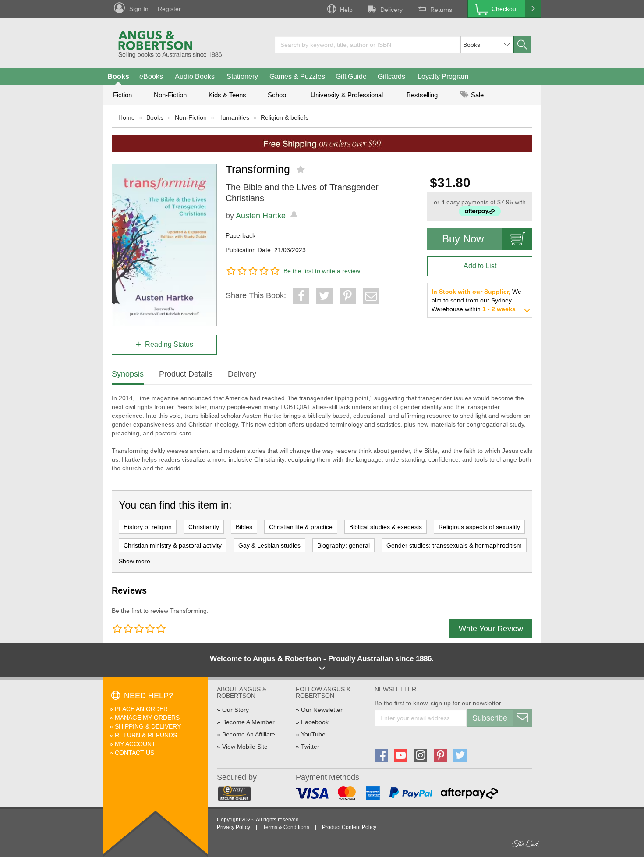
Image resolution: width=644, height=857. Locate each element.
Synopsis (128, 374)
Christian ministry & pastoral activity (173, 545)
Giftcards (391, 76)
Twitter (310, 746)
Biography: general (343, 545)
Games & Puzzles (297, 76)
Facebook (315, 721)
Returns (441, 9)
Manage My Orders (147, 717)
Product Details (185, 374)
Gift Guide (351, 76)
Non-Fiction (170, 95)
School (277, 95)
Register (169, 8)
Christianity (203, 526)
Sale (476, 95)
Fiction (122, 95)
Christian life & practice (301, 526)
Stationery (242, 76)
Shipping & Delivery (148, 726)
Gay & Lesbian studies (269, 545)
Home (126, 117)
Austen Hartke (261, 215)
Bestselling (422, 95)
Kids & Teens (227, 95)
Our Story (235, 709)
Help (346, 9)
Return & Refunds (146, 735)
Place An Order (141, 708)
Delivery (391, 9)
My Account (135, 743)
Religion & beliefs (284, 117)
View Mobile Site (245, 746)
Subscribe (489, 718)
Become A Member (248, 721)
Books (118, 76)
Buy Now (463, 239)
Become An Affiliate (248, 734)
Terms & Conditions (286, 827)
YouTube (313, 734)
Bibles (244, 526)
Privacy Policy (233, 827)
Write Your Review (491, 628)
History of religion (148, 526)
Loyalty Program (443, 76)
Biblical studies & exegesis (385, 526)
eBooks (151, 76)
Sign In (139, 8)
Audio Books (195, 76)
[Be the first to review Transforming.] (301, 169)
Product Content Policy (349, 827)
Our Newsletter (322, 709)
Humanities (233, 117)
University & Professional (347, 95)
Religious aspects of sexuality (479, 526)
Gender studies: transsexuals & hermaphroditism (454, 545)
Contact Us (134, 752)
